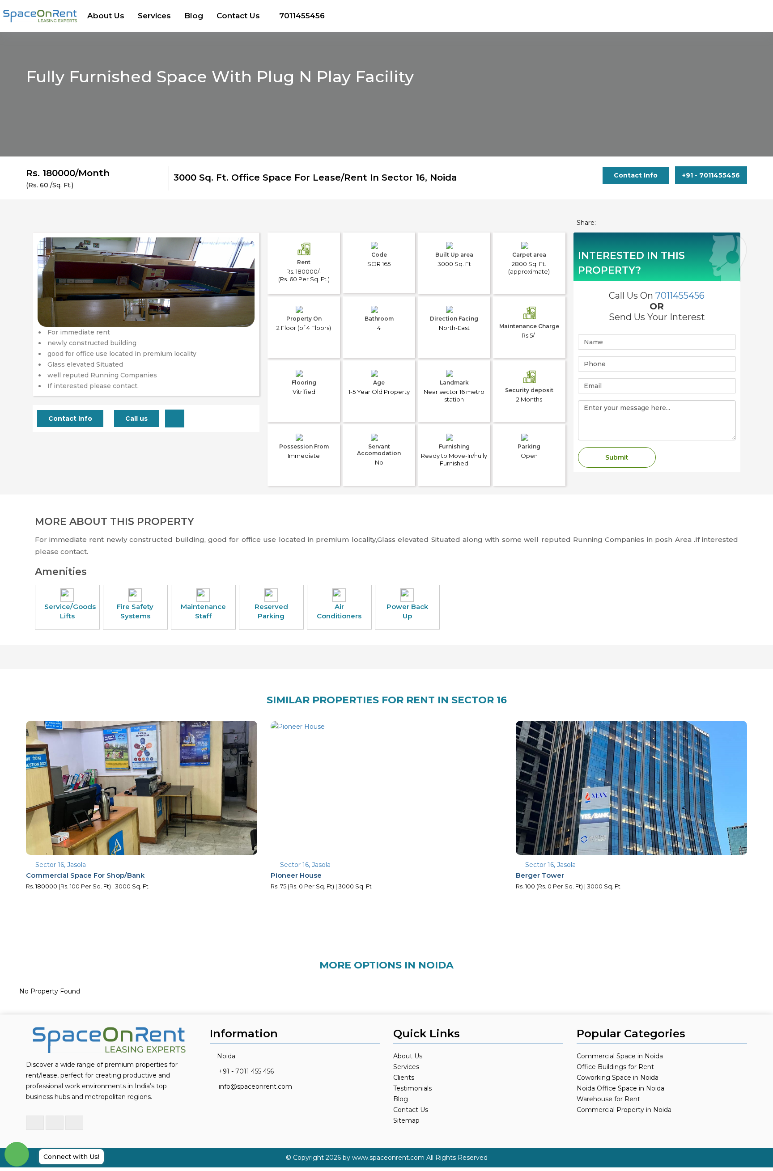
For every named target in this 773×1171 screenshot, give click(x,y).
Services (154, 15)
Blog (193, 15)
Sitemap (406, 1120)
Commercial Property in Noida (624, 1110)
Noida (226, 1056)
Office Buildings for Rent (615, 1067)
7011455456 (302, 15)
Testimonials (412, 1088)
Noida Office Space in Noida (620, 1088)
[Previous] (49, 300)
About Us (105, 15)
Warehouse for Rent (608, 1099)
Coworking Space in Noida (617, 1078)
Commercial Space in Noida (620, 1056)
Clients (403, 1078)
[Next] (243, 300)
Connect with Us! (71, 1157)
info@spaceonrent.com (255, 1086)
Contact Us (238, 15)
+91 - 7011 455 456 (246, 1071)
